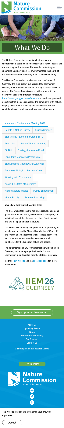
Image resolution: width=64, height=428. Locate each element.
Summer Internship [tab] (35, 197)
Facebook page (40, 260)
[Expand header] (59, 7)
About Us (32, 324)
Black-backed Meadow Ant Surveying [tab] (24, 164)
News (32, 332)
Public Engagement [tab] (43, 190)
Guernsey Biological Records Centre (32, 348)
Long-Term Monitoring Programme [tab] (23, 157)
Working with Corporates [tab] (18, 177)
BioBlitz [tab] (9, 150)
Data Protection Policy (32, 335)
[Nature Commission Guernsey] (21, 7)
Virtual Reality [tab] (12, 197)
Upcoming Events (32, 328)
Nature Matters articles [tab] (16, 190)
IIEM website (19, 260)
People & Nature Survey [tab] (17, 130)
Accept (12, 422)
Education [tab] (10, 143)
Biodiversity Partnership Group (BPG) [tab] (24, 137)
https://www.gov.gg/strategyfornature (20, 98)
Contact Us (32, 342)
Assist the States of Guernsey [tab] (20, 184)
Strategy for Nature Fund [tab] (31, 150)
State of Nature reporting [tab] (33, 143)
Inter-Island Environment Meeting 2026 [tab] (25, 123)
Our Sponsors (32, 339)
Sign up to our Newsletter (32, 312)
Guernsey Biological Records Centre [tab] (24, 170)
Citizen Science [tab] (43, 130)
